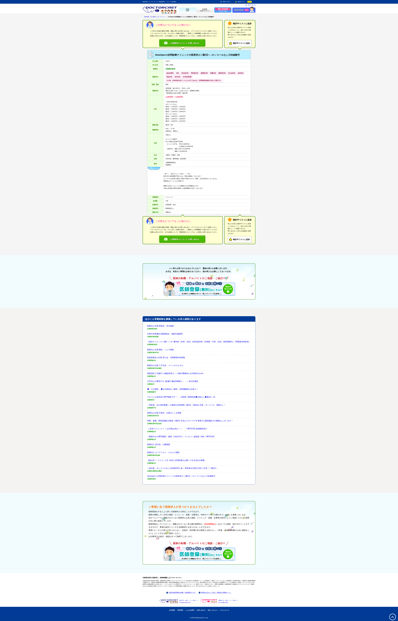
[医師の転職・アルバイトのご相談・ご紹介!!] (199, 288)
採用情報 (180, 610)
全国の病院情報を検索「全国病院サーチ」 (182, 592)
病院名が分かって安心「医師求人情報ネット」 (216, 592)
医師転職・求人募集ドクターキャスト (154, 17)
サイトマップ (251, 5)
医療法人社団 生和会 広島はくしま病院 (164, 413)
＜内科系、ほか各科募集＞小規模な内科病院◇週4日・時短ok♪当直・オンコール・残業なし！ (186, 405)
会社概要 (172, 610)
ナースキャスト (228, 601)
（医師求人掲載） (223, 10)
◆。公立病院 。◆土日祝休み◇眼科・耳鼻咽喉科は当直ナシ (172, 389)
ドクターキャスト (188, 601)
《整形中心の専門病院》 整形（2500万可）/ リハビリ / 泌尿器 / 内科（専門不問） (181, 437)
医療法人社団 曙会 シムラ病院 (160, 350)
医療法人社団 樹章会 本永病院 (160, 326)
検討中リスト (244, 1)
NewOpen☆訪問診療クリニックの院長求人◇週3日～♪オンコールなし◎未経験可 (181, 476)
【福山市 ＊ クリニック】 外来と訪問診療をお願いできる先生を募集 (176, 460)
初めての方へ (227, 1)
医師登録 (241, 10)
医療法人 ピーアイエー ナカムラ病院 (163, 452)
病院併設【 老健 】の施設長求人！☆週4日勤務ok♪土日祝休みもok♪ (175, 373)
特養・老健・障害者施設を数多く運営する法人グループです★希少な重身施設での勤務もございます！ (190, 421)
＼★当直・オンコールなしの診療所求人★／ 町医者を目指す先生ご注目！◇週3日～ (182, 468)
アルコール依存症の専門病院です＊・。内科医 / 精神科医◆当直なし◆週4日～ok (181, 397)
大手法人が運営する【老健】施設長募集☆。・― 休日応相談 (172, 381)
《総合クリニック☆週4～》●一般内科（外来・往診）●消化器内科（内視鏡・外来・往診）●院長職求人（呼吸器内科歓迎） (199, 342)
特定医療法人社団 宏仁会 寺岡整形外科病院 (166, 357)
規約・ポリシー (213, 610)
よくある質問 (190, 610)
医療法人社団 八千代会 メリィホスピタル (165, 365)
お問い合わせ (201, 610)
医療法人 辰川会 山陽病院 (158, 444)
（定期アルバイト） (204, 10)
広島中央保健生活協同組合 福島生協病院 (165, 334)
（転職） (187, 10)
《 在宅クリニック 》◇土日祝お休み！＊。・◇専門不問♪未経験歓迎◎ (177, 429)
